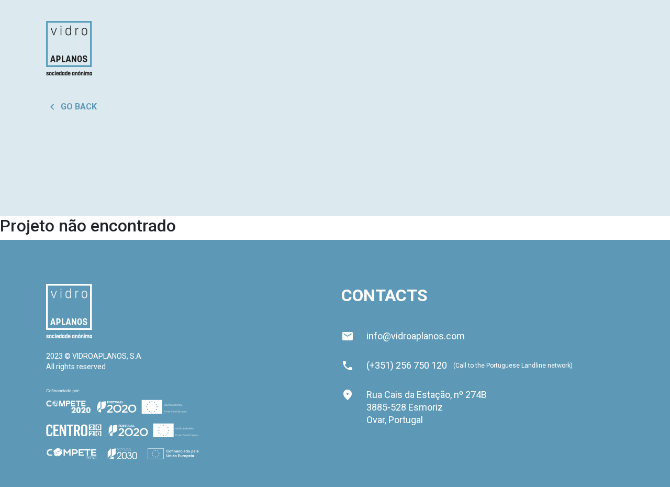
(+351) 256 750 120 (406, 365)
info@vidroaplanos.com (403, 336)
